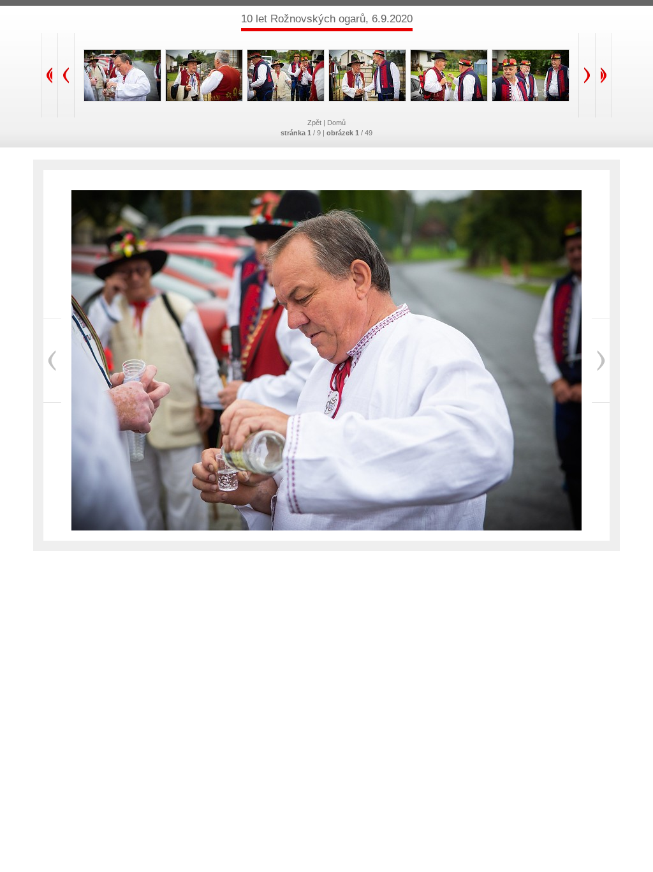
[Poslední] (604, 75)
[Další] (587, 75)
